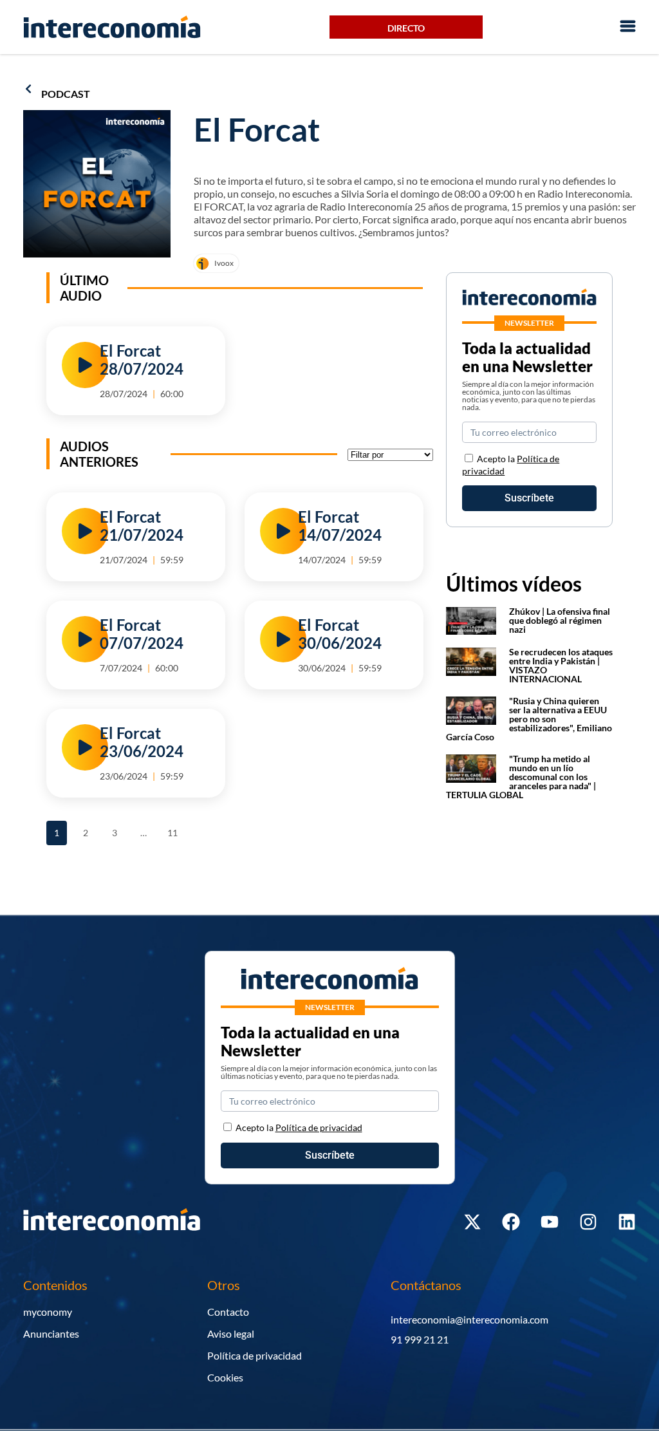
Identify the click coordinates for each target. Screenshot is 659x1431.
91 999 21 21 (420, 1339)
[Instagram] (588, 1222)
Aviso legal (230, 1333)
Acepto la (299, 1127)
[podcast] (28, 89)
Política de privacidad (254, 1355)
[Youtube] (550, 1222)
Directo (406, 28)
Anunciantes (51, 1333)
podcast (65, 94)
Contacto (228, 1311)
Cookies (225, 1377)
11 (175, 829)
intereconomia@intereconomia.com (469, 1319)
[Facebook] (511, 1222)
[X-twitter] (472, 1222)
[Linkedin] (627, 1222)
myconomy (47, 1311)
